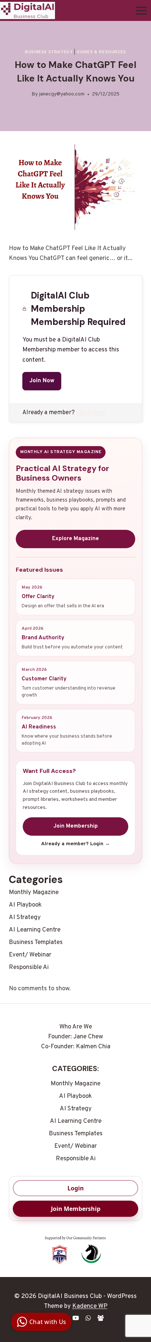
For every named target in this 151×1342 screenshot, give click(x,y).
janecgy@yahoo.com (62, 94)
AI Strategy (25, 918)
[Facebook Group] (100, 1318)
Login (75, 1188)
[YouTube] (75, 1318)
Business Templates (36, 942)
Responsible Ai (29, 967)
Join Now (41, 381)
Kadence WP (89, 1306)
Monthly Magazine (34, 893)
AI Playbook (25, 905)
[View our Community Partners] (75, 1251)
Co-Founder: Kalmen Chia (75, 1047)
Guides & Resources (101, 52)
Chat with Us (47, 1322)
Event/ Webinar (30, 955)
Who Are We (75, 1027)
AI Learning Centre (34, 930)
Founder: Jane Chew (75, 1037)
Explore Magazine (75, 538)
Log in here (91, 412)
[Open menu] (141, 10)
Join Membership (76, 826)
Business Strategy (49, 52)
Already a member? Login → (75, 844)
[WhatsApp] (88, 1318)
